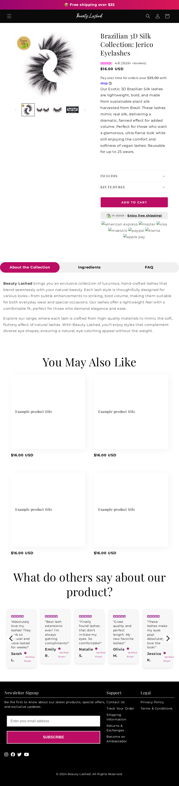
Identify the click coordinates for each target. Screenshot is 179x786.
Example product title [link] (33, 411)
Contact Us (116, 702)
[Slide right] (85, 109)
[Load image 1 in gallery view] (28, 110)
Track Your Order (120, 708)
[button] (9, 16)
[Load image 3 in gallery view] (57, 110)
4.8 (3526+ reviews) (130, 63)
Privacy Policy (152, 702)
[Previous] (11, 638)
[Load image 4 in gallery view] (72, 110)
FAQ (149, 267)
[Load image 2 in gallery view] (43, 110)
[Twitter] (19, 754)
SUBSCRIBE (53, 737)
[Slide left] (16, 109)
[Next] (167, 638)
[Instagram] (6, 754)
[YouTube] (26, 754)
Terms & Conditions (157, 708)
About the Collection (30, 267)
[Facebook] (13, 754)
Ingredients (89, 267)
